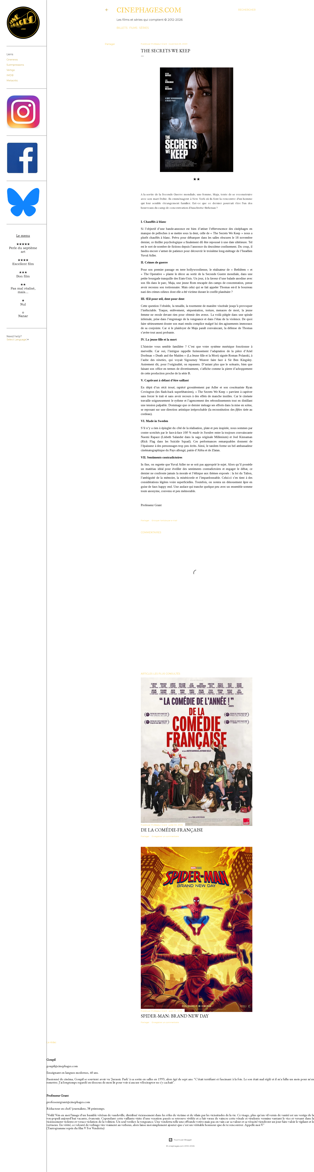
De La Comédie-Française (172, 830)
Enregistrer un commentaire (165, 836)
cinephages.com (149, 10)
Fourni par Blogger (183, 1140)
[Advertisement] (196, 641)
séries (144, 27)
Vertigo (11, 70)
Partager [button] (110, 44)
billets (122, 27)
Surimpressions (15, 64)
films (133, 27)
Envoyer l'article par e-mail (164, 520)
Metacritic (12, 80)
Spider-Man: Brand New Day (175, 1016)
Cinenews (12, 59)
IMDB (10, 75)
